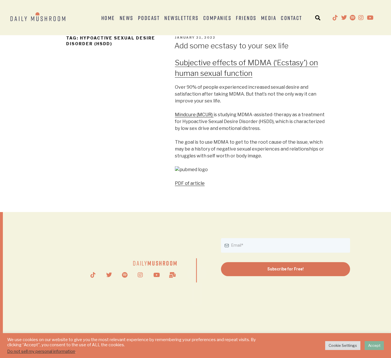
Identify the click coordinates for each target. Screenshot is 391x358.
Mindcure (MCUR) (194, 114)
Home (108, 17)
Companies (217, 17)
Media (269, 17)
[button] (318, 17)
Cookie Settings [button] (343, 345)
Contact (291, 17)
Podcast (149, 17)
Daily (155, 263)
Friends (246, 17)
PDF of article (190, 183)
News (126, 17)
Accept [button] (374, 345)
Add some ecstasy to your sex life (231, 45)
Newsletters (181, 17)
